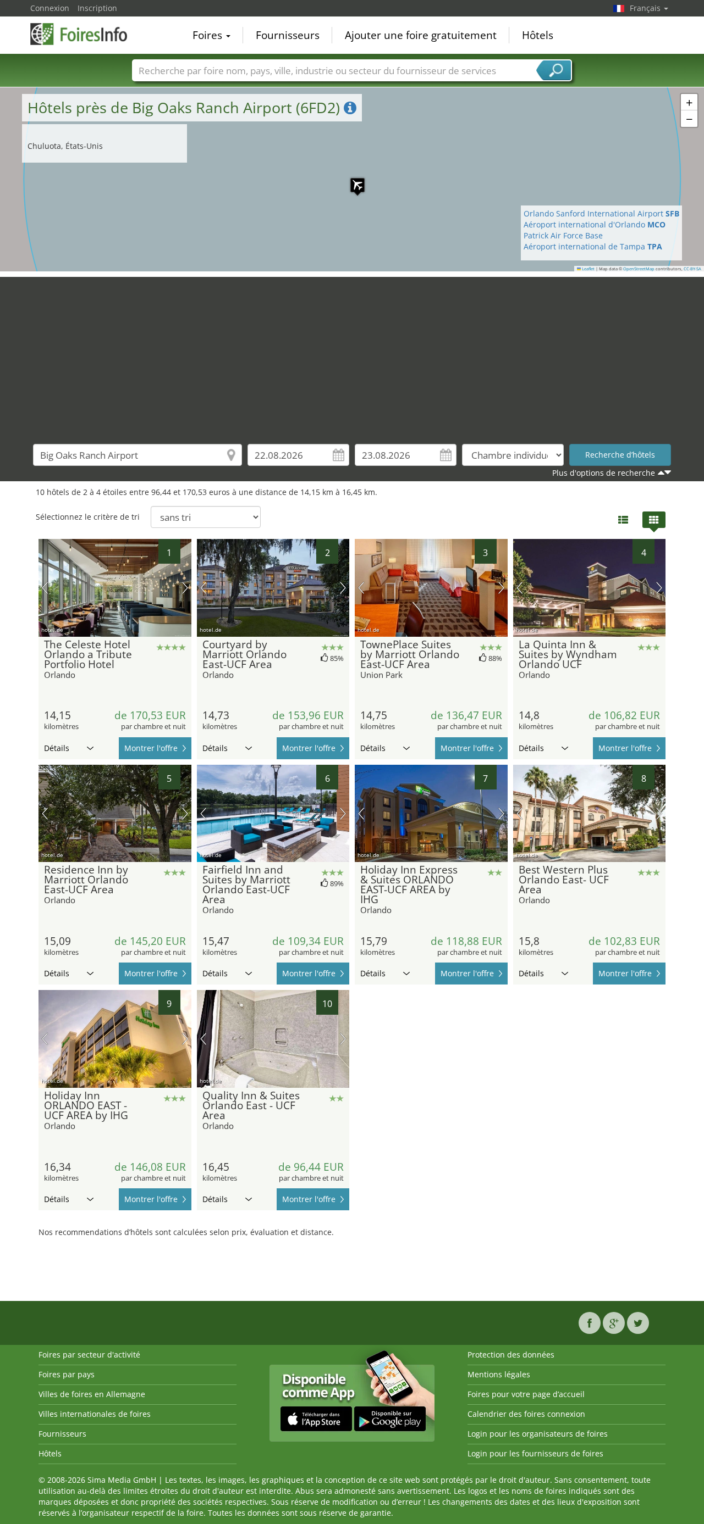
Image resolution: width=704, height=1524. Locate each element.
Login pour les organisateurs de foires (538, 1433)
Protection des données (511, 1354)
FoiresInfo (85, 34)
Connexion (49, 8)
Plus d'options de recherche (603, 473)
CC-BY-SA (692, 268)
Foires (209, 35)
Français (646, 8)
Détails (56, 748)
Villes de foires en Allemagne (91, 1394)
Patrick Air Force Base (563, 235)
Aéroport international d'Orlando (595, 224)
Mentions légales (499, 1374)
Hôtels (537, 35)
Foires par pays (66, 1374)
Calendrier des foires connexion (526, 1414)
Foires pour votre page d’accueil (526, 1394)
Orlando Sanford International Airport (601, 213)
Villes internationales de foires (94, 1414)
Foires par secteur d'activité (89, 1354)
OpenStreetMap (638, 268)
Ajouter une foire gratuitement (421, 35)
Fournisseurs (288, 35)
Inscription (97, 8)
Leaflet (588, 268)
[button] (352, 179)
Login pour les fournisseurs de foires (535, 1453)
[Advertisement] (352, 354)
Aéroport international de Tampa (593, 246)
